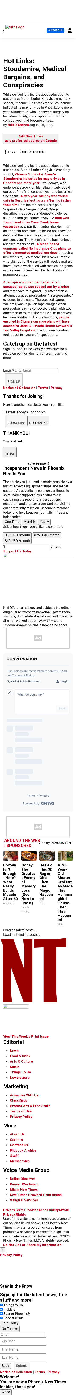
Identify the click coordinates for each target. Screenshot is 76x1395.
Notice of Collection (19, 388)
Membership (20, 1161)
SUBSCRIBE (16, 423)
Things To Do (20, 1072)
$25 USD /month (46, 535)
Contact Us (19, 1145)
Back (5, 1366)
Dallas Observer (22, 1179)
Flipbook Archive (23, 1150)
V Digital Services (24, 1200)
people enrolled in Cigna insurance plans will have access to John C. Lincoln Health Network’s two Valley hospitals (37, 323)
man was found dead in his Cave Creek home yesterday (36, 222)
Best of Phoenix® (17, 1314)
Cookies (31, 1210)
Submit (21, 1366)
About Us (17, 1134)
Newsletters (20, 1078)
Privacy (56, 388)
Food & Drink (20, 1056)
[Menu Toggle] (3, 30)
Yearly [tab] (44, 522)
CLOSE (10, 454)
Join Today (10, 1323)
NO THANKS (38, 423)
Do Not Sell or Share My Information (32, 1245)
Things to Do (13, 1305)
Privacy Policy (21, 1117)
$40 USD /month (17, 541)
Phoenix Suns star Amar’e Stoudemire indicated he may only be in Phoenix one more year (34, 178)
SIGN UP (14, 382)
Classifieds (18, 1101)
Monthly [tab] (29, 522)
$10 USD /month (17, 535)
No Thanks (10, 1329)
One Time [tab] (12, 522)
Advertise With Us (24, 1095)
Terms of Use (21, 1111)
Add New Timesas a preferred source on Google (31, 138)
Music (14, 1067)
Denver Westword (24, 1184)
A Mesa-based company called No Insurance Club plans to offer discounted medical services (37, 248)
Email (8, 370)
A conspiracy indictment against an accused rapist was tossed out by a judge (36, 284)
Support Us (55, 30)
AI (60, 1210)
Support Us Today (17, 551)
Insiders (9, 1309)
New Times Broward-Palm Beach (36, 1195)
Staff (14, 1156)
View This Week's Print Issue (26, 1037)
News (14, 1051)
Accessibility (48, 1210)
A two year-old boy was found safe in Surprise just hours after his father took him (37, 200)
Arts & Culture (21, 1062)
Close (6, 1392)
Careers (16, 1140)
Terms (43, 388)
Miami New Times (24, 1189)
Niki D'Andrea (18, 125)
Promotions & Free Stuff (30, 1106)
